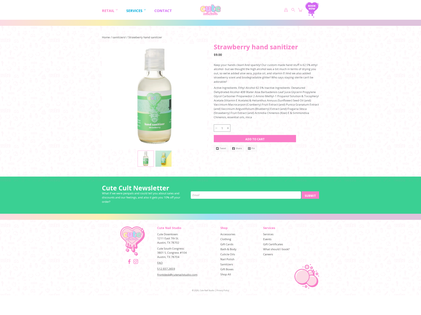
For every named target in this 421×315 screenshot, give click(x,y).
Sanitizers (226, 264)
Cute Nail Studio (207, 290)
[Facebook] (129, 261)
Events (267, 239)
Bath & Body (228, 249)
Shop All (225, 274)
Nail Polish (227, 259)
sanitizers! (119, 37)
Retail (108, 11)
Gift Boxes (227, 269)
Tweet (223, 148)
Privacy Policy (223, 290)
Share (239, 148)
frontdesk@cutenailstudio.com (177, 275)
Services (134, 11)
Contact (163, 11)
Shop (224, 228)
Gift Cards (226, 244)
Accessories (227, 234)
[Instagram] (135, 261)
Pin (253, 148)
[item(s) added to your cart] (300, 9)
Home (106, 37)
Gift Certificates (273, 244)
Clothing (225, 239)
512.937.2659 (166, 269)
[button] (219, 50)
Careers (268, 254)
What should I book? (276, 249)
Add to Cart (255, 139)
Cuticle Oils (227, 254)
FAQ (160, 263)
